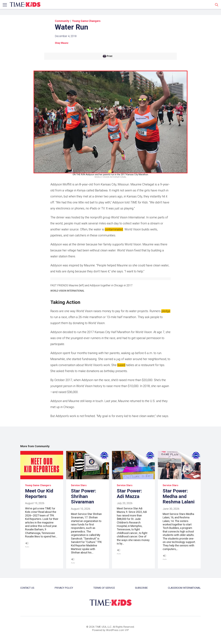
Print (109, 56)
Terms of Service (104, 587)
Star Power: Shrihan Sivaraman (83, 496)
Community (62, 20)
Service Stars (79, 485)
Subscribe (141, 587)
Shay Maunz (61, 43)
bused (121, 365)
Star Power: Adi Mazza (129, 493)
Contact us (27, 587)
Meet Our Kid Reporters (39, 493)
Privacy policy (64, 587)
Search (216, 4)
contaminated (114, 229)
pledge (165, 311)
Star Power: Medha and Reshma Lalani (179, 496)
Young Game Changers (86, 20)
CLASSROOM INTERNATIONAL (184, 587)
